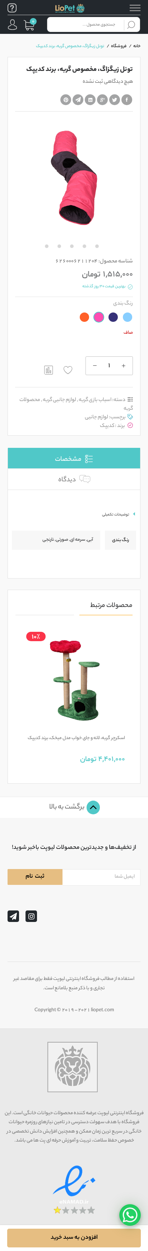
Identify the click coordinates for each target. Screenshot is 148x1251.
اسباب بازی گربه (95, 400)
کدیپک (107, 426)
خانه (136, 46)
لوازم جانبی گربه (59, 400)
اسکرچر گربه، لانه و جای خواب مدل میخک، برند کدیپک (76, 738)
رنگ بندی (123, 304)
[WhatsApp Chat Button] (130, 1215)
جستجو (131, 24)
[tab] (74, 458)
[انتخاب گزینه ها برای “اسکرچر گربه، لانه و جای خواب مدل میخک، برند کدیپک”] (90, 726)
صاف (128, 333)
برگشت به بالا (67, 807)
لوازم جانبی (96, 417)
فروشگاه (118, 46)
